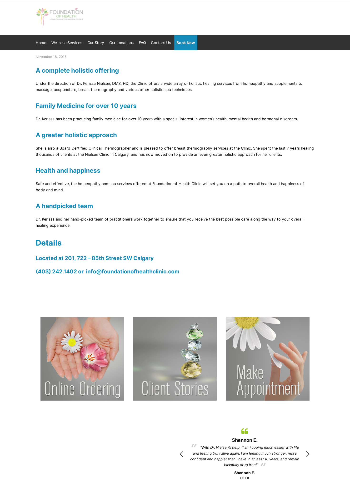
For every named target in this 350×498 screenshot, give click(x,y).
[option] (244, 450)
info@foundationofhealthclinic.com (132, 271)
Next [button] (308, 454)
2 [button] (245, 478)
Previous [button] (181, 454)
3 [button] (248, 478)
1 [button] (241, 478)
